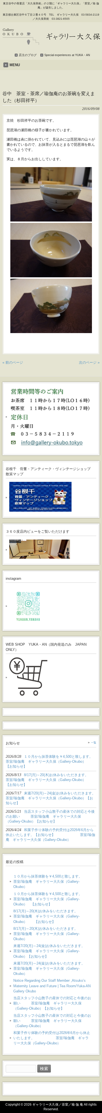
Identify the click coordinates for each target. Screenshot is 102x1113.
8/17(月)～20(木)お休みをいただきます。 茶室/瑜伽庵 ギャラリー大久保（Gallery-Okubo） (52, 933)
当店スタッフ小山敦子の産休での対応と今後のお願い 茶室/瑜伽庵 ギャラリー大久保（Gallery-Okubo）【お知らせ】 (52, 1003)
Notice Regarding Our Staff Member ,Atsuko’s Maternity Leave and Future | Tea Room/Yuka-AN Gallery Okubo (52, 985)
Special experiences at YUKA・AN (67, 55)
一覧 (93, 742)
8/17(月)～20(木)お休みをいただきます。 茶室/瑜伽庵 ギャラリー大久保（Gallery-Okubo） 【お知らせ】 (52, 916)
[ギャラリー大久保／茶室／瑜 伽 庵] (52, 43)
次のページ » (89, 362)
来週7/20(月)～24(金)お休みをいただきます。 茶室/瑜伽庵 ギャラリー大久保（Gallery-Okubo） (52, 968)
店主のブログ (28, 55)
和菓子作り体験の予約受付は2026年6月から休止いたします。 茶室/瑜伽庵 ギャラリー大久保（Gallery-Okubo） (51, 1038)
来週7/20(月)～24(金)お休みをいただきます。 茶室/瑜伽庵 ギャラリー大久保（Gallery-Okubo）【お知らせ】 (52, 951)
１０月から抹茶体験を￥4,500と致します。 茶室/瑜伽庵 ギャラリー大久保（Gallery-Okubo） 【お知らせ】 (52, 899)
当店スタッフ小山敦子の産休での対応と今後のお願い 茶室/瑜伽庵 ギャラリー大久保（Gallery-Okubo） (52, 1020)
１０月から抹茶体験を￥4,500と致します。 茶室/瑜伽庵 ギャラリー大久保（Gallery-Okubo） (52, 881)
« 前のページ (12, 362)
